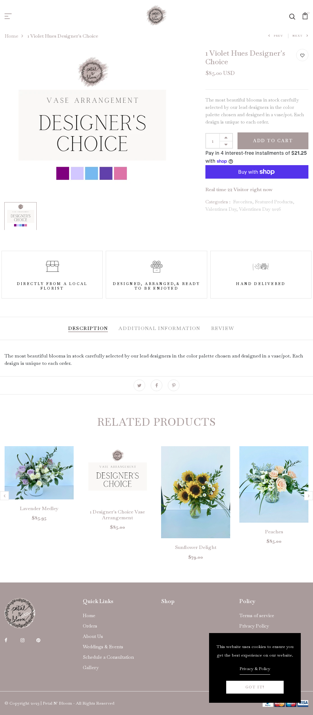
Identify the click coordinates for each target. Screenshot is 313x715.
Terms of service (256, 615)
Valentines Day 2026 (260, 209)
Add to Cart (273, 140)
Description (88, 328)
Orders (90, 626)
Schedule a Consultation (108, 657)
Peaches (274, 531)
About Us (93, 636)
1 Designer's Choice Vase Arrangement (117, 515)
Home (11, 36)
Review (222, 328)
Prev (278, 36)
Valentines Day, (222, 209)
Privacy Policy (254, 626)
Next (298, 36)
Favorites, (244, 202)
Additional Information (159, 328)
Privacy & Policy (255, 668)
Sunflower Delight (195, 547)
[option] (91, 124)
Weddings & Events (103, 647)
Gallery (91, 667)
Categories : (217, 202)
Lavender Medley (39, 508)
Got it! (254, 687)
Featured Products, (274, 202)
